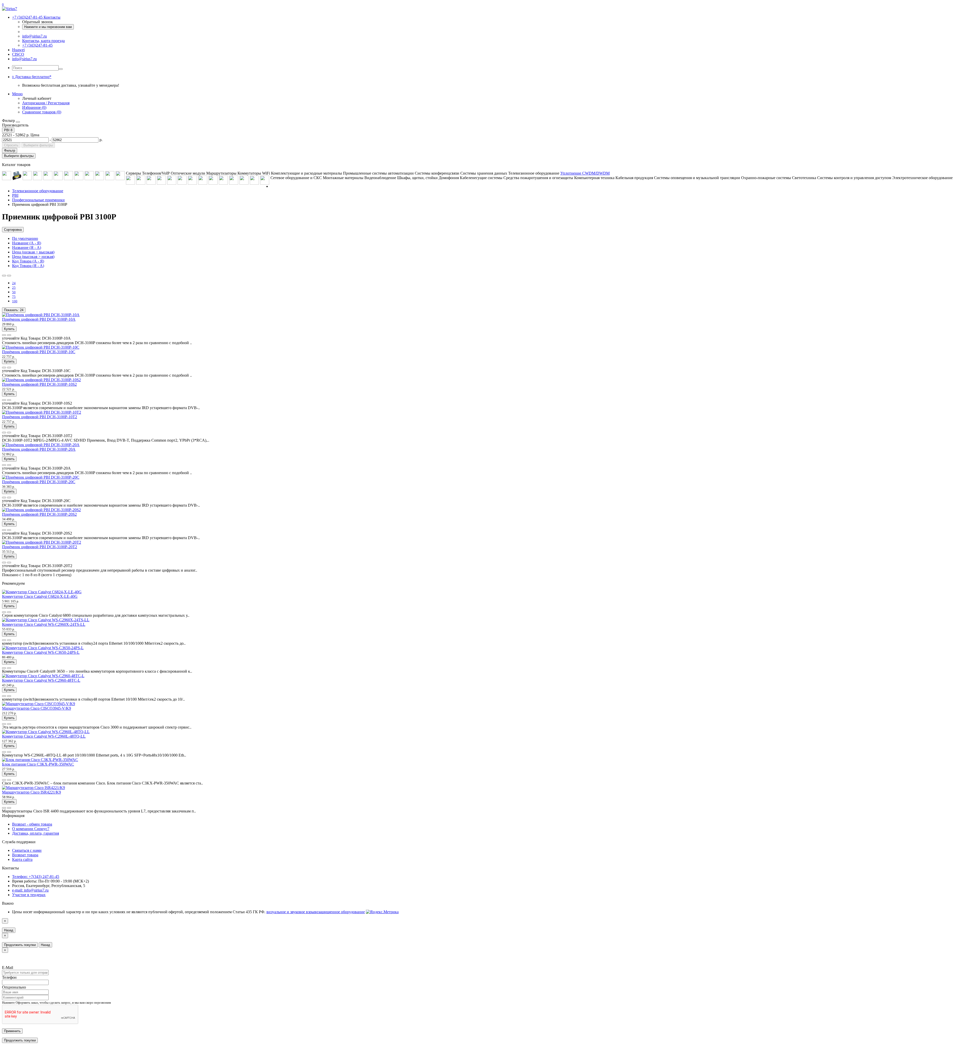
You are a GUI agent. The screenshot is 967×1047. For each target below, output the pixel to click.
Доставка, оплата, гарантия (35, 833)
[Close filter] (18, 122)
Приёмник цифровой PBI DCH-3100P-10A (39, 319)
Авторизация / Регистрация (46, 103)
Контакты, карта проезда (43, 41)
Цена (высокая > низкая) (33, 256)
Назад (8, 930)
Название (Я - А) (26, 247)
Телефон (9, 977)
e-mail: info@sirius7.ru (30, 890)
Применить (12, 1031)
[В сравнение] (9, 335)
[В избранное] (4, 335)
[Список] (4, 275)
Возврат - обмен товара (32, 824)
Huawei (18, 50)
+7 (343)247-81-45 (37, 45)
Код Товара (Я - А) (28, 266)
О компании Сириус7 (30, 829)
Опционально (14, 987)
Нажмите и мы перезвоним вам (48, 27)
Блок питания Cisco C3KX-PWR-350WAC (38, 764)
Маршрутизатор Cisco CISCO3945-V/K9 (36, 708)
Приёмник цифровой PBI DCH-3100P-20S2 (39, 514)
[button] (31, 77)
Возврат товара (25, 855)
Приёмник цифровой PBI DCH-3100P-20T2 (39, 547)
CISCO (18, 54)
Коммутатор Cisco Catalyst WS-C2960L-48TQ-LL (44, 736)
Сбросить (11, 145)
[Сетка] (9, 275)
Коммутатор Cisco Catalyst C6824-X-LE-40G (40, 596)
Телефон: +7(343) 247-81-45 (35, 876)
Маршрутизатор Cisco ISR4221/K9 (31, 792)
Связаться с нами (27, 850)
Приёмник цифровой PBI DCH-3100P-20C (38, 482)
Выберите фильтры (38, 145)
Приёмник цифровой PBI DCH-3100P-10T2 (39, 417)
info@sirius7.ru (34, 36)
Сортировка (13, 230)
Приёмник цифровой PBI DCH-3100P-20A (39, 449)
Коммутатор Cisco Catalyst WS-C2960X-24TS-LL (43, 624)
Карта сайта (22, 859)
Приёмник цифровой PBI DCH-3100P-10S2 (39, 384)
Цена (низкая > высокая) (33, 252)
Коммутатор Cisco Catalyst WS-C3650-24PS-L (41, 652)
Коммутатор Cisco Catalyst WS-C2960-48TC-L (41, 680)
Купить (9, 329)
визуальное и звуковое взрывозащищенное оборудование (315, 912)
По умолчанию (25, 238)
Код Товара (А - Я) (28, 261)
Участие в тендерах (29, 895)
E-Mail (7, 967)
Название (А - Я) (26, 243)
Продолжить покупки (20, 945)
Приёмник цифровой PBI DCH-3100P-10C (38, 352)
